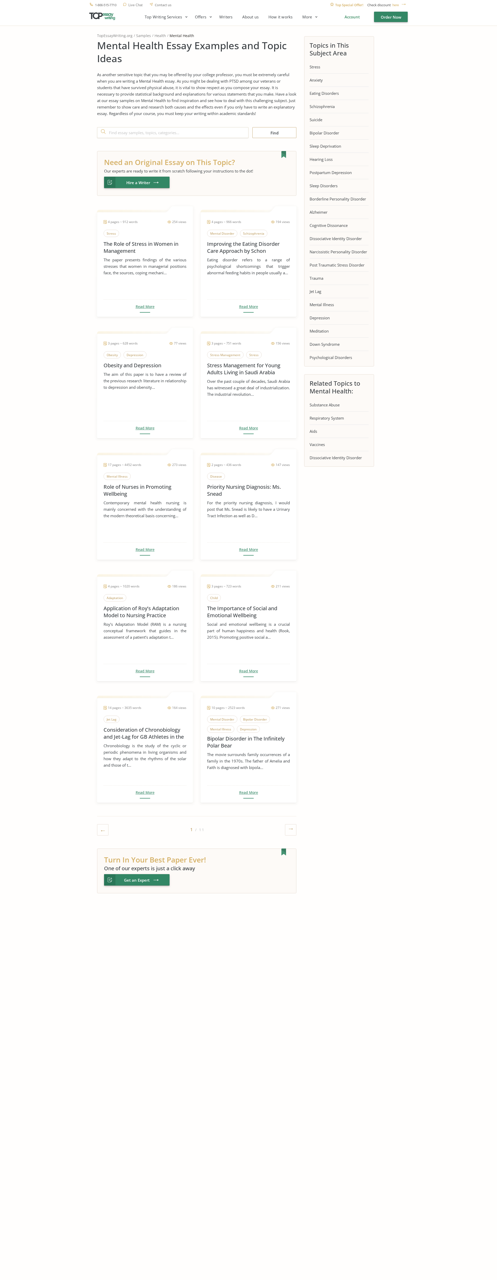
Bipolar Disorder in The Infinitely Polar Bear (245, 742)
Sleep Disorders (324, 185)
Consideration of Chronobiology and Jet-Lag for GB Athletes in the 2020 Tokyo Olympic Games (144, 733)
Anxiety (316, 80)
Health (160, 36)
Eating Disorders (324, 93)
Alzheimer (318, 212)
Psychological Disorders (331, 357)
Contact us (163, 5)
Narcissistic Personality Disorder (338, 251)
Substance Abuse (325, 404)
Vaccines (317, 444)
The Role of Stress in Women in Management (141, 247)
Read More (145, 307)
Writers (225, 17)
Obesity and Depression (132, 365)
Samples (143, 36)
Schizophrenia (322, 106)
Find (275, 132)
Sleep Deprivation (325, 146)
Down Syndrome (325, 344)
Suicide (316, 119)
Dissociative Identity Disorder (336, 238)
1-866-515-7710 (105, 5)
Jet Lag (315, 291)
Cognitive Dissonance (329, 225)
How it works (280, 17)
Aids (313, 431)
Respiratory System (327, 418)
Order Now (391, 17)
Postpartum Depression (331, 172)
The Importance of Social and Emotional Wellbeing (242, 612)
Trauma (316, 278)
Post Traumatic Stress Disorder (337, 265)
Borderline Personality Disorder (338, 199)
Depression (320, 317)
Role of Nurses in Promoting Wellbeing (137, 490)
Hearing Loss (321, 159)
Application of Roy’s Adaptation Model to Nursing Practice (141, 612)
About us (250, 17)
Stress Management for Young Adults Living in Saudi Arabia (243, 369)
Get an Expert (137, 880)
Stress (315, 66)
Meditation (319, 331)
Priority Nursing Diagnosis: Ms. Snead (244, 490)
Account (352, 16)
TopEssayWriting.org (115, 36)
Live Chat (135, 5)
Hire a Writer (138, 182)
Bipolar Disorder (324, 132)
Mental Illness (322, 304)
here (395, 5)
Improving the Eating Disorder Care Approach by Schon (243, 247)
